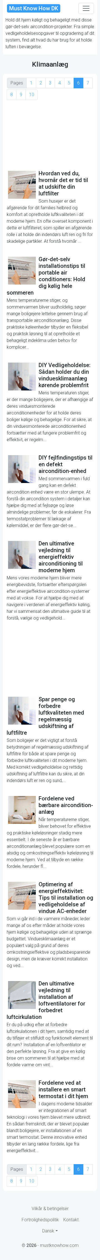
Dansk (48, 1231)
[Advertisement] (50, 135)
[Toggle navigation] (86, 8)
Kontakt (71, 1219)
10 (31, 94)
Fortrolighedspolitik (40, 1219)
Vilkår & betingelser (50, 1208)
